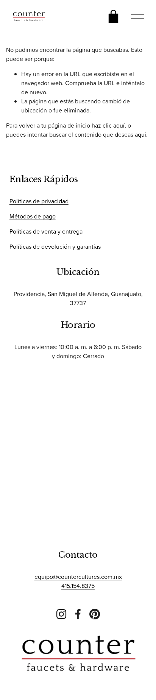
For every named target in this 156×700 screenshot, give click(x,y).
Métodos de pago (32, 216)
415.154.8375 (78, 586)
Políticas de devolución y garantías (55, 246)
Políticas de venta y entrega (46, 231)
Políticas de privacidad (39, 201)
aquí (140, 134)
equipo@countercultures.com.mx (78, 576)
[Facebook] (78, 614)
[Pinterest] (94, 614)
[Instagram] (61, 614)
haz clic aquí (108, 125)
